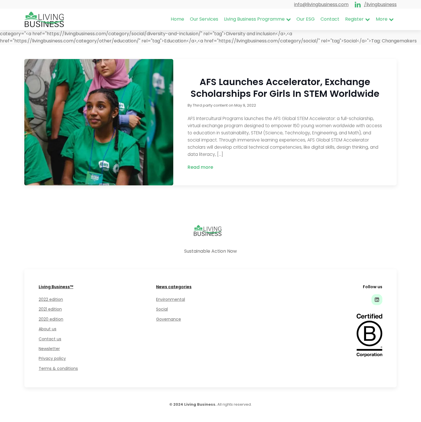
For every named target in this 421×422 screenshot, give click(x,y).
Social (162, 309)
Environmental (170, 299)
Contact (329, 19)
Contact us (50, 339)
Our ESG (305, 19)
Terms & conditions (58, 368)
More (381, 19)
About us (47, 329)
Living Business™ (56, 287)
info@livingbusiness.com (321, 4)
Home (177, 19)
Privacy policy (52, 358)
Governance (168, 319)
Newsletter (49, 349)
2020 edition (51, 319)
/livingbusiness (380, 4)
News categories (174, 287)
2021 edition (50, 309)
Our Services (204, 19)
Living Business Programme (254, 19)
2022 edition (51, 299)
